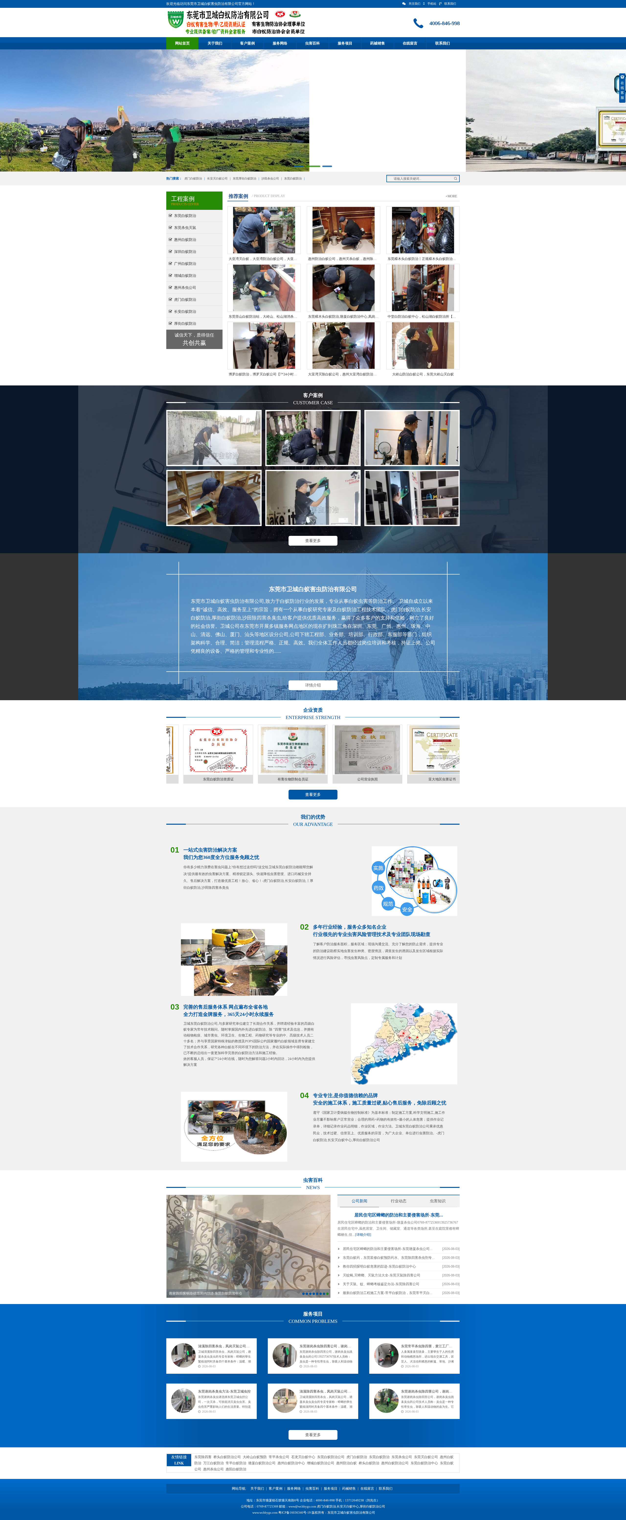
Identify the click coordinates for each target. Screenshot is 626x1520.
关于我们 (215, 43)
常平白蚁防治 (236, 1463)
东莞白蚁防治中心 (424, 1463)
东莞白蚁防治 (293, 178)
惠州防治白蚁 (346, 1463)
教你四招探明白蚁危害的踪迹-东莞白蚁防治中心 (379, 1266)
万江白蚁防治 (213, 1463)
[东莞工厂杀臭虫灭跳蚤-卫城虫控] (214, 438)
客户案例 (247, 43)
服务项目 (345, 43)
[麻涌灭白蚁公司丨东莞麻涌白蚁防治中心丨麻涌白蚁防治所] (412, 438)
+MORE (451, 196)
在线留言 (410, 43)
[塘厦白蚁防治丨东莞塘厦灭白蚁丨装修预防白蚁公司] (412, 498)
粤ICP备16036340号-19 (294, 1512)
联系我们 (450, 3)
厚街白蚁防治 (184, 324)
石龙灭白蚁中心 (303, 1457)
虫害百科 (312, 43)
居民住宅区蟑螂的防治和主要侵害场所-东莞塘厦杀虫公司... (388, 1249)
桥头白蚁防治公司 (227, 1457)
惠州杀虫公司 (184, 288)
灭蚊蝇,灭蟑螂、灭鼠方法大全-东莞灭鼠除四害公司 (381, 1275)
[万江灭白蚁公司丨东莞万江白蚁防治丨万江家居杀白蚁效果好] (313, 438)
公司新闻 (359, 1201)
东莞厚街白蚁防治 (244, 178)
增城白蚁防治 (184, 276)
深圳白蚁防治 (184, 252)
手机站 (431, 3)
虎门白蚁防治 (193, 178)
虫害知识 (438, 1201)
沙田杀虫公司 (270, 178)
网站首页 (182, 43)
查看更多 (313, 541)
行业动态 (398, 1201)
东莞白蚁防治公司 (331, 1457)
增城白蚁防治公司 (320, 1463)
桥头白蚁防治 (369, 1463)
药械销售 (377, 43)
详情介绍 (313, 685)
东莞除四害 (203, 1457)
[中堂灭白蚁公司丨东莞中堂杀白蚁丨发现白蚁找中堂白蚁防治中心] (214, 498)
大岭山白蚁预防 (255, 1457)
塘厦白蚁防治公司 (262, 1463)
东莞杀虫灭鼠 (184, 228)
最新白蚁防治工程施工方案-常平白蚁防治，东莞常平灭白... (388, 1293)
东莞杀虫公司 (401, 1457)
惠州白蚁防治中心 (291, 1463)
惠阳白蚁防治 (236, 1469)
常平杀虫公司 (279, 1457)
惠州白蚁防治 (184, 240)
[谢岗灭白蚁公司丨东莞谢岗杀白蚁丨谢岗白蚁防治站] (313, 498)
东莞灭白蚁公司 (426, 1457)
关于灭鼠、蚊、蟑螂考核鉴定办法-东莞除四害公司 (381, 1284)
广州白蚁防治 (184, 264)
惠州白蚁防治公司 (395, 1463)
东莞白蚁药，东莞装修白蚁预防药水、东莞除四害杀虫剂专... (389, 1258)
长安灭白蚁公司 (217, 178)
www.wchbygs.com (265, 1512)
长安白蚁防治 (184, 312)
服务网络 (280, 43)
